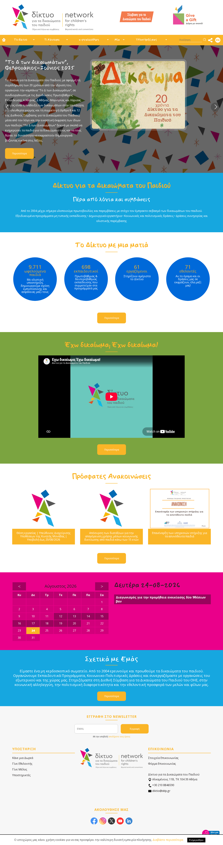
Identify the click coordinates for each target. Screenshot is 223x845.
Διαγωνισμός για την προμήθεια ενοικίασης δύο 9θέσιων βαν (161, 599)
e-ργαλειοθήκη (89, 39)
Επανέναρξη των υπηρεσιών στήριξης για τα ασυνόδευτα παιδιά (179, 534)
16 (19, 623)
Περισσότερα (43, 124)
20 (74, 623)
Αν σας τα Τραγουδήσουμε (62, 62)
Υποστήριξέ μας (146, 39)
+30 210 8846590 (163, 785)
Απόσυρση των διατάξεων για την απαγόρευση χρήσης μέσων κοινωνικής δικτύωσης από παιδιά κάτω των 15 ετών (111, 536)
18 (46, 623)
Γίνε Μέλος (19, 769)
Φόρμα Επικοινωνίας (162, 764)
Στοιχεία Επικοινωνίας (163, 758)
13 (74, 616)
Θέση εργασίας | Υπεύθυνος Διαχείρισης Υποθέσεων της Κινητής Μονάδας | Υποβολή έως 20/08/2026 (44, 536)
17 (33, 623)
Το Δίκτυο (20, 39)
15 (101, 616)
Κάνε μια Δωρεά (22, 758)
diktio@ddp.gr (161, 791)
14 (88, 616)
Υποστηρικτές (21, 775)
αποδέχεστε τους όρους (119, 736)
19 (60, 623)
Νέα (117, 39)
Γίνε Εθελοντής (22, 764)
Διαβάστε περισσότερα (168, 840)
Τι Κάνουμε (52, 39)
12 (60, 616)
